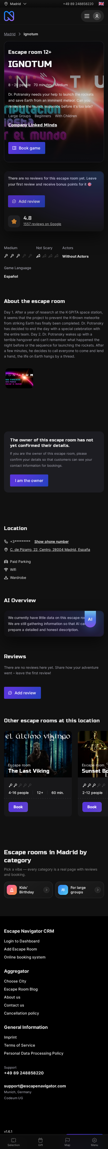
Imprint (10, 1037)
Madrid (10, 34)
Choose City (15, 981)
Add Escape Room (20, 949)
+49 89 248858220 (78, 4)
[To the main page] (9, 16)
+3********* (20, 541)
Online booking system (24, 957)
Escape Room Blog (21, 989)
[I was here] (63, 738)
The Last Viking (28, 771)
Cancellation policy (21, 1013)
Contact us (14, 1005)
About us (12, 997)
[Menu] (92, 16)
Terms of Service (19, 1045)
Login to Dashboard (21, 941)
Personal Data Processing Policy (34, 1053)
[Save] (52, 738)
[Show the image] (19, 378)
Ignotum (31, 34)
